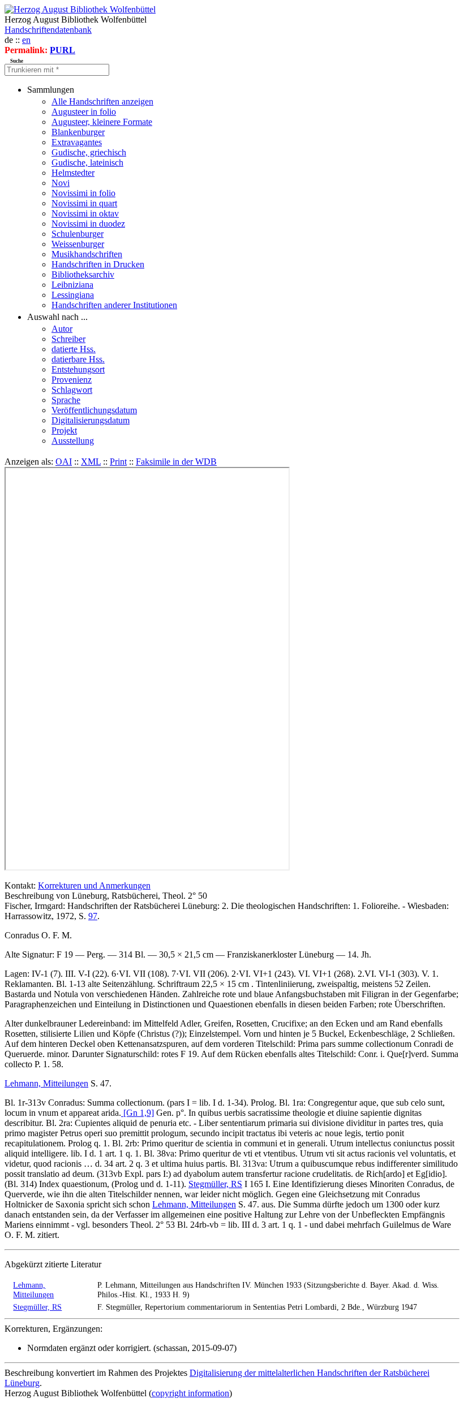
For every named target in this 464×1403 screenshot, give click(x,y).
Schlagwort (71, 390)
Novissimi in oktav (85, 213)
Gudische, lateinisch (87, 162)
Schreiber (68, 339)
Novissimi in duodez (88, 223)
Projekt (64, 430)
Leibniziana (72, 284)
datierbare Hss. (78, 359)
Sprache (65, 400)
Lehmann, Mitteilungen (46, 1083)
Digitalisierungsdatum (90, 420)
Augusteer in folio (83, 111)
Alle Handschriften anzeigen (102, 101)
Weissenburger (77, 244)
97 (92, 916)
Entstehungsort (78, 369)
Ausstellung (72, 440)
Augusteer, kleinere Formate (101, 122)
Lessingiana (72, 295)
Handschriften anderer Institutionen (114, 305)
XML (91, 461)
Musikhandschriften (86, 254)
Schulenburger (77, 234)
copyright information (190, 1393)
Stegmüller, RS (215, 1184)
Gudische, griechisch (88, 152)
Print (118, 461)
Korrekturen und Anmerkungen (94, 885)
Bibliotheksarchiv (82, 274)
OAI (63, 461)
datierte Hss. (73, 349)
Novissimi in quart (84, 203)
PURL (62, 50)
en (26, 40)
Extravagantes (76, 142)
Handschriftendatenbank (48, 29)
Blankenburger (78, 132)
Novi (60, 183)
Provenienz (71, 379)
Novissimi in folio (83, 193)
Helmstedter (72, 172)
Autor (61, 329)
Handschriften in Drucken (97, 264)
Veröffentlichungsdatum (94, 410)
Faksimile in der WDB (176, 461)
